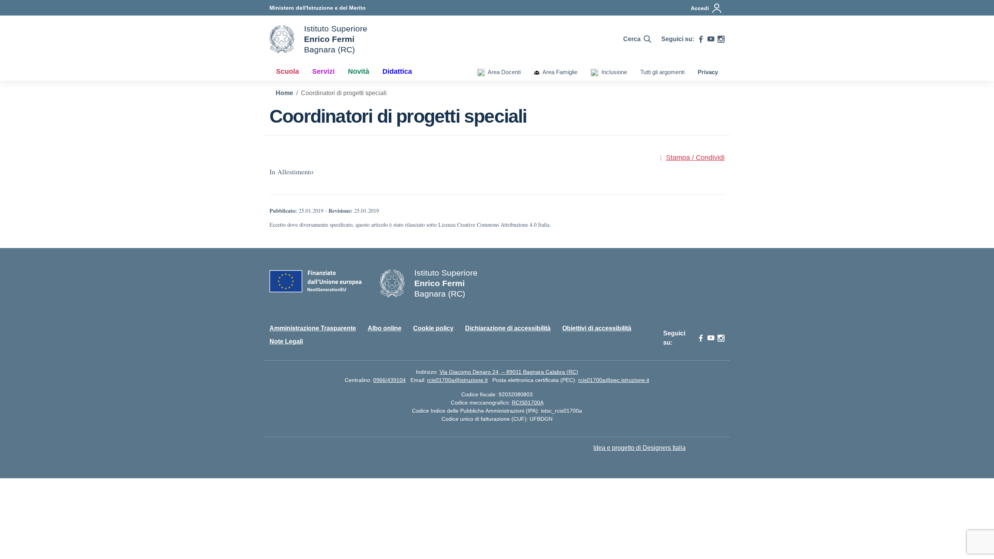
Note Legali (286, 341)
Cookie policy (433, 328)
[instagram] (721, 39)
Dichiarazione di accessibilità (508, 328)
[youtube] (710, 39)
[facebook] (700, 39)
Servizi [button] (323, 71)
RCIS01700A (528, 402)
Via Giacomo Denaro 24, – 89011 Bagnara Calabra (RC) (509, 372)
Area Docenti (503, 72)
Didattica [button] (397, 71)
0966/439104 (389, 380)
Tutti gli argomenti (662, 72)
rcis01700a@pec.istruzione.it (613, 380)
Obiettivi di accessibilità (596, 328)
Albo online (384, 328)
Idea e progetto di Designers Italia (639, 447)
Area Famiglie (558, 72)
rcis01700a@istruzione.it (457, 380)
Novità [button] (358, 71)
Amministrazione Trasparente (312, 328)
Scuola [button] (287, 71)
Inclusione (612, 72)
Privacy (708, 72)
